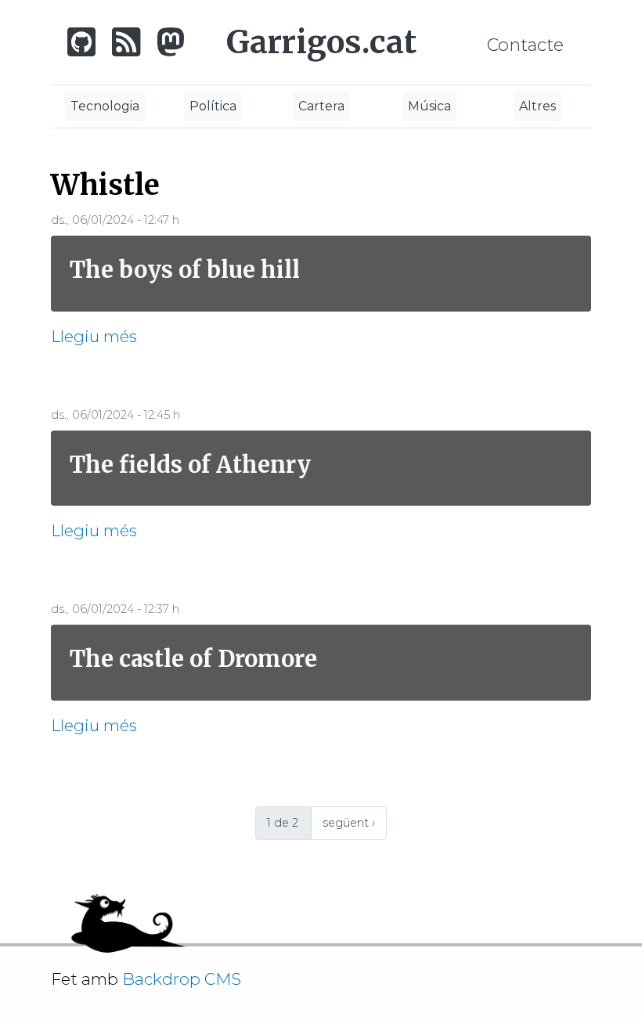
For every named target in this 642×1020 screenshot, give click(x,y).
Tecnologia (104, 106)
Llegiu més (94, 336)
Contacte (525, 45)
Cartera (321, 106)
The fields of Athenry (190, 464)
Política (212, 106)
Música (429, 106)
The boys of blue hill (185, 269)
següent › (349, 823)
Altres (537, 106)
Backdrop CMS (187, 979)
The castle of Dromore (193, 658)
